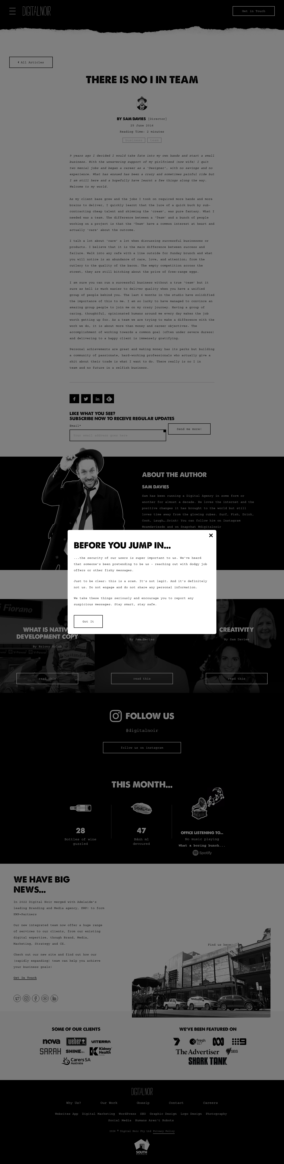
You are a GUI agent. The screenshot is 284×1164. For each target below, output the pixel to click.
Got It (88, 621)
